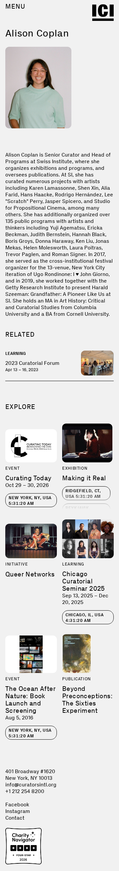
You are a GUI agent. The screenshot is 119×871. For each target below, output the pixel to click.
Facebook (17, 804)
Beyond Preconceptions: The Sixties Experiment (87, 699)
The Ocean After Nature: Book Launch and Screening (30, 699)
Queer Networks (30, 574)
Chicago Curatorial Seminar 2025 (83, 581)
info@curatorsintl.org (31, 784)
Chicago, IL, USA (84, 617)
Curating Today (28, 478)
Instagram (17, 811)
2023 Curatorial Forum (32, 363)
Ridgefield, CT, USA (83, 493)
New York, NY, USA (30, 500)
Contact (14, 818)
